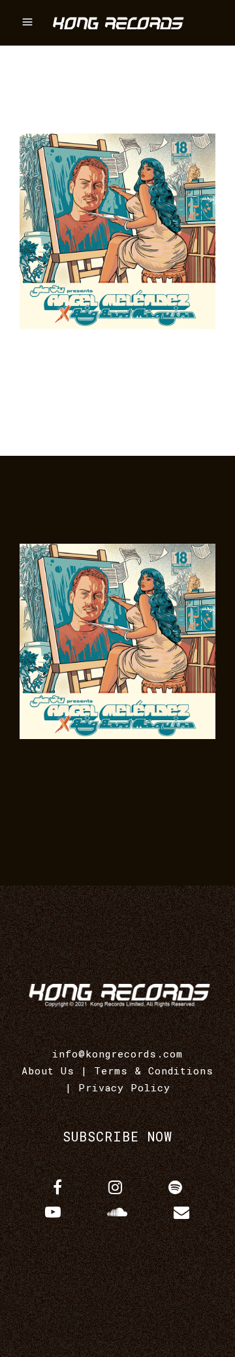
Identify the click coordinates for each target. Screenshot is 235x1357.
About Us (48, 1070)
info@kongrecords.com (117, 1053)
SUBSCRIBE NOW (117, 1136)
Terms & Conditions (153, 1070)
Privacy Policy (124, 1087)
